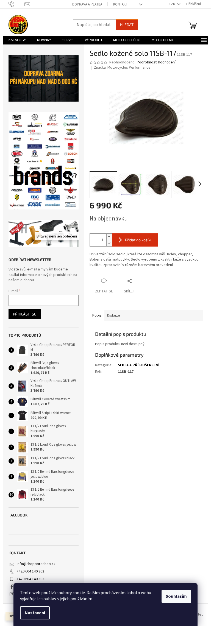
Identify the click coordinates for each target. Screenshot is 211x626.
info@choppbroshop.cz (36, 564)
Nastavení (35, 613)
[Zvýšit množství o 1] (109, 237)
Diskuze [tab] (113, 315)
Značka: (122, 67)
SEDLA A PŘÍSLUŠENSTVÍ (138, 365)
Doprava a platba (87, 4)
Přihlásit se (24, 314)
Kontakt (120, 4)
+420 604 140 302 (30, 571)
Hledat (127, 24)
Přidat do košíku (138, 239)
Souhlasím (176, 596)
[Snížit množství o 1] (109, 243)
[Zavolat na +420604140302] (17, 4)
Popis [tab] (97, 315)
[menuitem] (17, 40)
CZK (172, 4)
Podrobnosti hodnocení (156, 62)
